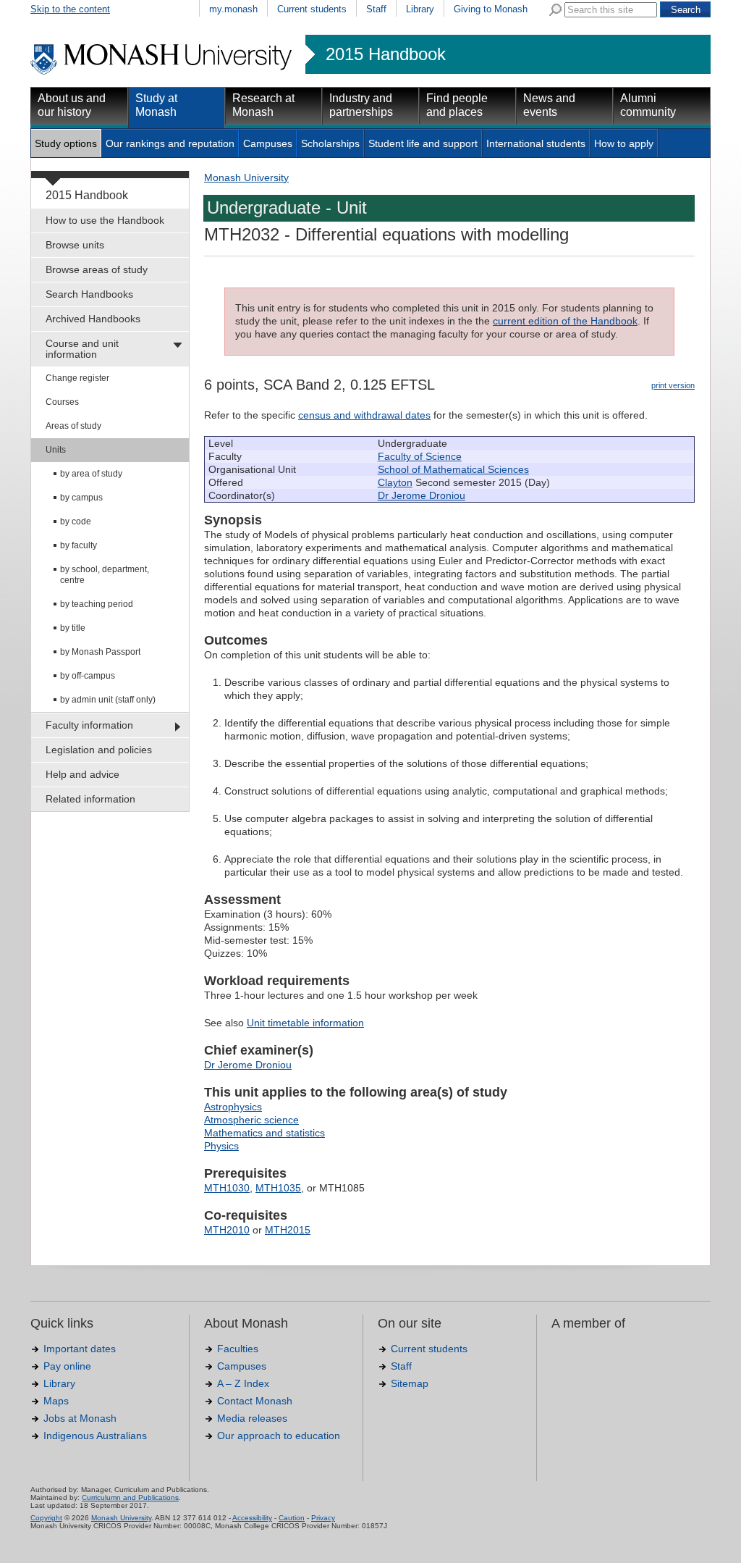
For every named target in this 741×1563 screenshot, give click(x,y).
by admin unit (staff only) (108, 700)
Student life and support (423, 143)
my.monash (233, 9)
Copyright (46, 1518)
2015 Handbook (386, 54)
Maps (56, 1401)
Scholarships (330, 143)
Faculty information (89, 725)
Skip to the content (70, 9)
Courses (62, 402)
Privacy (323, 1518)
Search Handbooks (89, 294)
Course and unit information (82, 349)
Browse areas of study (97, 269)
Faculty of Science (420, 456)
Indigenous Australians (95, 1435)
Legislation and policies (99, 749)
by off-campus (87, 676)
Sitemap (409, 1383)
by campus (81, 498)
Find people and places (457, 105)
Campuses (267, 143)
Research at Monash (263, 105)
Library (420, 9)
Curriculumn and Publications (130, 1497)
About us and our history (72, 105)
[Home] (162, 72)
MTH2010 (227, 1230)
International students (535, 143)
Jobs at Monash (80, 1418)
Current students (312, 9)
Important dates (79, 1348)
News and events (549, 105)
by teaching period (96, 604)
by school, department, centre (104, 574)
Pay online (67, 1366)
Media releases (252, 1418)
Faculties (237, 1348)
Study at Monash (156, 105)
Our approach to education (278, 1435)
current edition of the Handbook (565, 321)
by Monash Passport (100, 652)
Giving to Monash (491, 9)
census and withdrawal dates (364, 415)
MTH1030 (227, 1188)
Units (56, 450)
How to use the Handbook (105, 220)
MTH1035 (278, 1188)
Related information (90, 799)
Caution (292, 1518)
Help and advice (82, 774)
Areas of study (73, 426)
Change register (77, 378)
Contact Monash (254, 1401)
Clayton (395, 482)
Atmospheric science (251, 1120)
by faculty (78, 545)
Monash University (246, 177)
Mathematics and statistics (264, 1133)
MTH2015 (287, 1230)
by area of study (91, 474)
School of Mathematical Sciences (453, 469)
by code (75, 521)
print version (673, 385)
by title (72, 628)
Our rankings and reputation (170, 143)
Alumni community (648, 105)
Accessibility (252, 1518)
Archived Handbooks (93, 318)
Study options (66, 143)
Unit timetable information (305, 1022)
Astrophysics (233, 1106)
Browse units (75, 245)
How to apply (623, 143)
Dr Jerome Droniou (421, 495)
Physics (221, 1146)
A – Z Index (243, 1383)
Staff (376, 9)
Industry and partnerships (361, 105)
